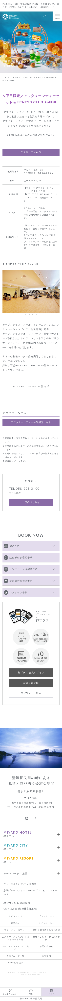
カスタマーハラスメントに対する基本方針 (15, 938)
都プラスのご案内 (31, 693)
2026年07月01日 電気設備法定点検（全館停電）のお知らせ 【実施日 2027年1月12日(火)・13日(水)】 (30, 5)
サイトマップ (15, 916)
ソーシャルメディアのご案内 (15, 947)
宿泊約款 (15, 923)
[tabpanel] (31, 291)
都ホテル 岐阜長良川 (31, 999)
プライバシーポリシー (15, 930)
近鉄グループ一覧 (15, 956)
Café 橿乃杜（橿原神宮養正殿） (21, 908)
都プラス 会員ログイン (31, 672)
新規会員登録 (31, 683)
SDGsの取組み (15, 963)
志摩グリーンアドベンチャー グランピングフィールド (30, 892)
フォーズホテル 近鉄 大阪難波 (19, 884)
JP (45, 16)
